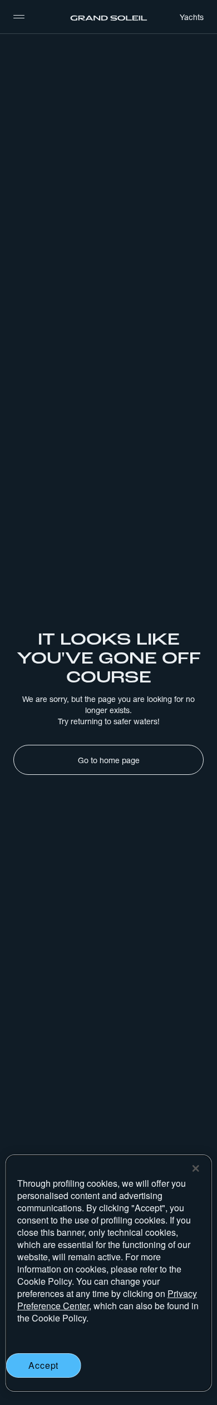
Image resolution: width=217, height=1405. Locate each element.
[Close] (195, 1168)
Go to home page (109, 760)
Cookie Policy (44, 1281)
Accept (43, 1365)
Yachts (192, 17)
